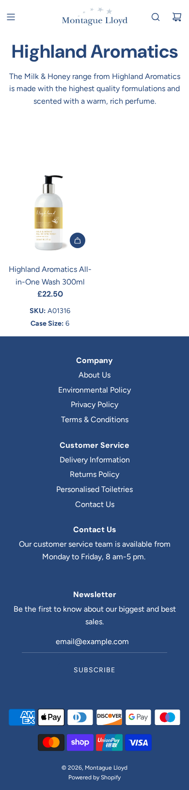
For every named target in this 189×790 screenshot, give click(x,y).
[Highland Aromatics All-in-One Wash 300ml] (50, 212)
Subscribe (94, 670)
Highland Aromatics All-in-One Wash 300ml (50, 275)
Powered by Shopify (94, 777)
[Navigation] (10, 17)
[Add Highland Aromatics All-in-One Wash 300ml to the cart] (77, 240)
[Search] (155, 17)
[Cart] (177, 17)
